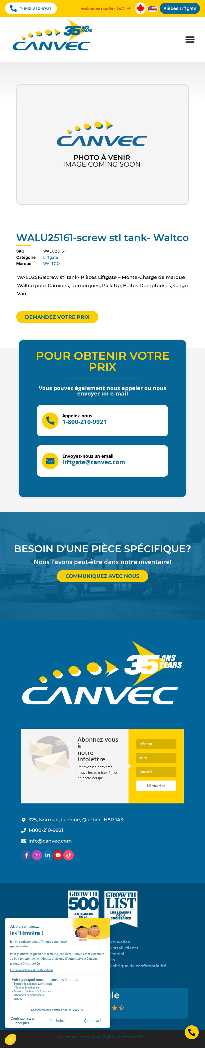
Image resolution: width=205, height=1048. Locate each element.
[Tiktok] (68, 855)
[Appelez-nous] (50, 420)
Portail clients (124, 948)
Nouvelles (120, 942)
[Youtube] (58, 855)
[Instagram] (37, 855)
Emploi (117, 954)
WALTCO (51, 263)
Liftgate (180, 8)
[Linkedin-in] (47, 855)
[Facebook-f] (26, 855)
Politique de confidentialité (138, 966)
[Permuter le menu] (190, 39)
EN (113, 960)
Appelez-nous (77, 416)
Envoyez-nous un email (88, 456)
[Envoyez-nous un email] (50, 461)
